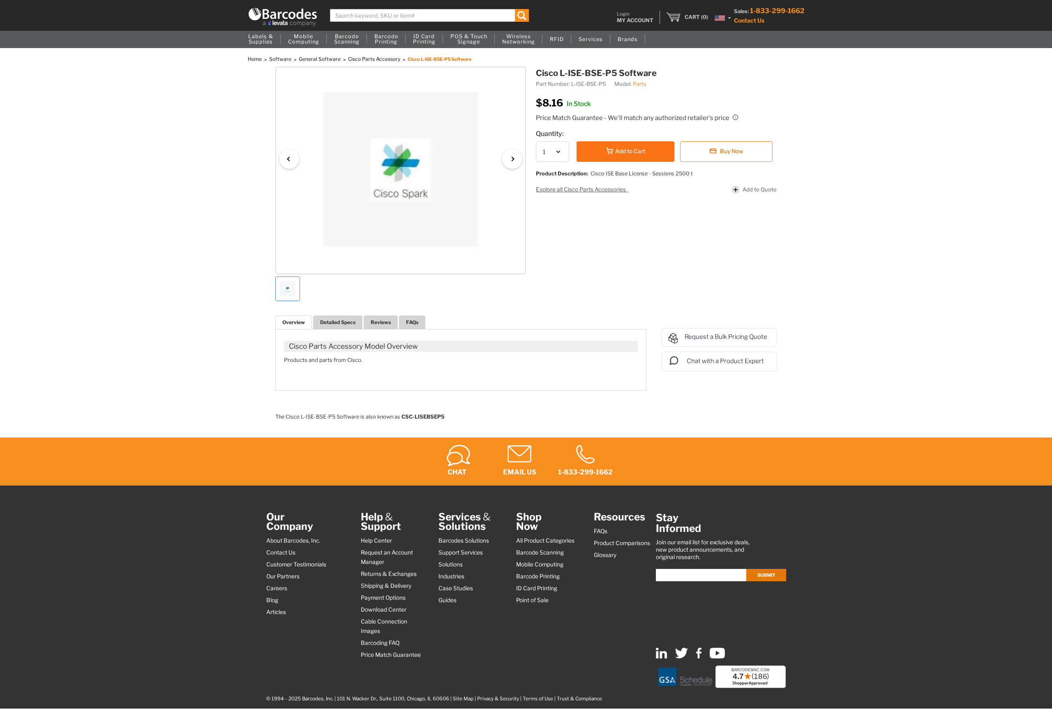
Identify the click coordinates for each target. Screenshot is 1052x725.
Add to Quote (760, 189)
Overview (293, 322)
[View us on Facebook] (698, 657)
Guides (447, 600)
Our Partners (283, 576)
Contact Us (749, 20)
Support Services (460, 552)
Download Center (383, 609)
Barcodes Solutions (463, 540)
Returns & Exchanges (389, 574)
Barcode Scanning (540, 552)
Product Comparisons (622, 543)
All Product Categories (545, 540)
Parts (639, 84)
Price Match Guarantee (391, 654)
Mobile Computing (539, 564)
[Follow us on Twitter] (681, 657)
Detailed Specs (337, 322)
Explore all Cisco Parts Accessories (581, 189)
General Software (320, 59)
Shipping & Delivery (386, 585)
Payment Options (383, 597)
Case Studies (455, 588)
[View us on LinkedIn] (661, 657)
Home (255, 59)
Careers (276, 588)
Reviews (381, 322)
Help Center (376, 540)
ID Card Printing (536, 588)
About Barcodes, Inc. (293, 540)
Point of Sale (532, 600)
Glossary (605, 555)
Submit (766, 575)
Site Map (463, 699)
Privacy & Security (498, 699)
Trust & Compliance (579, 699)
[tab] (293, 322)
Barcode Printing (538, 576)
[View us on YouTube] (717, 657)
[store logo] (283, 17)
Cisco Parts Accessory (374, 59)
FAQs (412, 322)
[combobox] (429, 15)
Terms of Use (538, 699)
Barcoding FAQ (380, 643)
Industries (451, 576)
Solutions (450, 564)
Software (281, 59)
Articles (276, 612)
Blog (272, 600)
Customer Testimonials (296, 564)
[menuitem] (260, 39)
